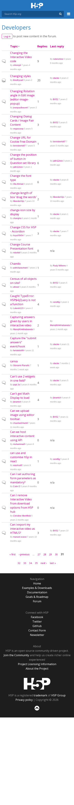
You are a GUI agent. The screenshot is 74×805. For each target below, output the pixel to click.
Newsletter (37, 635)
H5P (37, 684)
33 (24, 563)
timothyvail (18, 80)
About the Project (37, 668)
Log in (7, 36)
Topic (14, 46)
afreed (16, 287)
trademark (40, 695)
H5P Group (58, 695)
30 (56, 554)
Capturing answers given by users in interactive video (22, 321)
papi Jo (16, 384)
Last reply (57, 46)
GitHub (37, 626)
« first (12, 554)
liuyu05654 (18, 235)
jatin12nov (18, 167)
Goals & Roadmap (37, 597)
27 (39, 554)
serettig (56, 302)
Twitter (37, 621)
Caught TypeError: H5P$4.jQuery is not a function (23, 300)
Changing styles (20, 76)
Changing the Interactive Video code (21, 57)
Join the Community (16, 655)
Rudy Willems (59, 265)
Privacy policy (24, 700)
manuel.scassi (20, 537)
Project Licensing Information (37, 664)
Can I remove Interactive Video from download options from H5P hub (21, 503)
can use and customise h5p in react (21, 457)
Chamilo (15, 264)
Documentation (37, 592)
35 (36, 563)
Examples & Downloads (37, 588)
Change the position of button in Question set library (23, 159)
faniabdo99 (18, 350)
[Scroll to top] (37, 710)
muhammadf (19, 444)
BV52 (55, 99)
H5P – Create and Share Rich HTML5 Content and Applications (37, 6)
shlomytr (17, 65)
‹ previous (24, 554)
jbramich (17, 402)
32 (19, 563)
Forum (37, 601)
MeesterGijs (18, 201)
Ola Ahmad (18, 184)
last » (53, 563)
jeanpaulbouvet (20, 107)
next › (44, 563)
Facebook (37, 617)
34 (30, 563)
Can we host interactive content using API (22, 436)
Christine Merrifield (22, 516)
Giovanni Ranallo (21, 365)
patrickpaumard (20, 268)
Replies (42, 46)
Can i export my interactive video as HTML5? (22, 529)
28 (44, 554)
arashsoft (17, 465)
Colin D (16, 486)
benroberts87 (19, 146)
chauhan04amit (20, 423)
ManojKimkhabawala (23, 329)
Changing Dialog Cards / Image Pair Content (22, 120)
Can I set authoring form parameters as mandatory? (23, 478)
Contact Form (37, 630)
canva (14, 361)
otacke (56, 78)
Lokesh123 (18, 308)
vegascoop (18, 129)
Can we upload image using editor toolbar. (22, 415)
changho (17, 218)
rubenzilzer (58, 59)
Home (37, 583)
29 (50, 554)
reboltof (16, 252)
